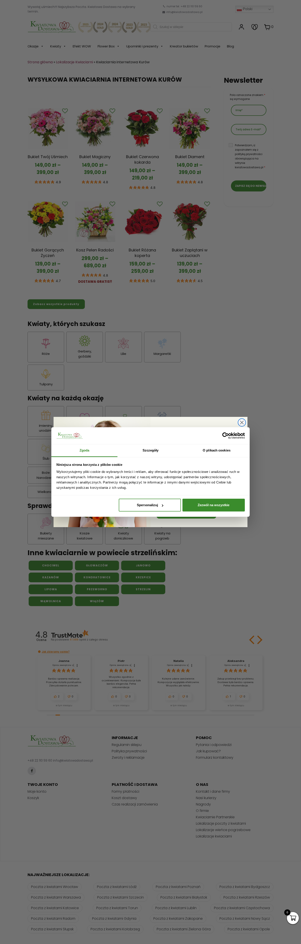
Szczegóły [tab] (151, 450)
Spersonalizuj (147, 505)
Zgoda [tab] (84, 450)
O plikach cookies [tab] (216, 450)
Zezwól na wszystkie (213, 505)
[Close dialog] (242, 422)
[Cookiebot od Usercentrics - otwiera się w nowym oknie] (225, 436)
